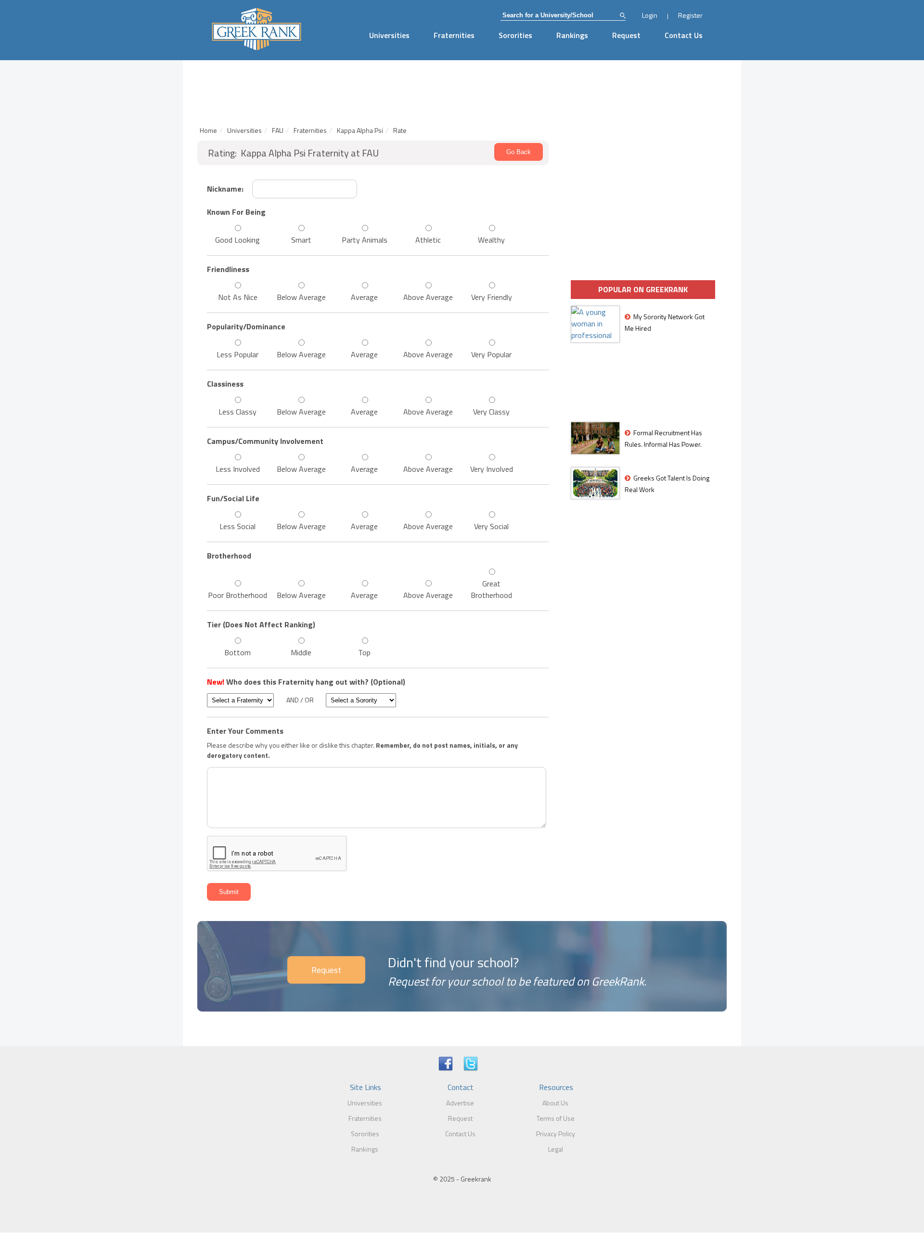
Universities (389, 35)
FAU (277, 130)
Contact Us (684, 35)
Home (208, 130)
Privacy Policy (555, 1134)
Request (626, 35)
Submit (229, 892)
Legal (555, 1149)
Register (690, 15)
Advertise (460, 1103)
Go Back (518, 152)
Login (649, 15)
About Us (555, 1103)
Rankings (572, 35)
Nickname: (225, 189)
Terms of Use (556, 1118)
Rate (400, 130)
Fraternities (454, 35)
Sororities (515, 35)
